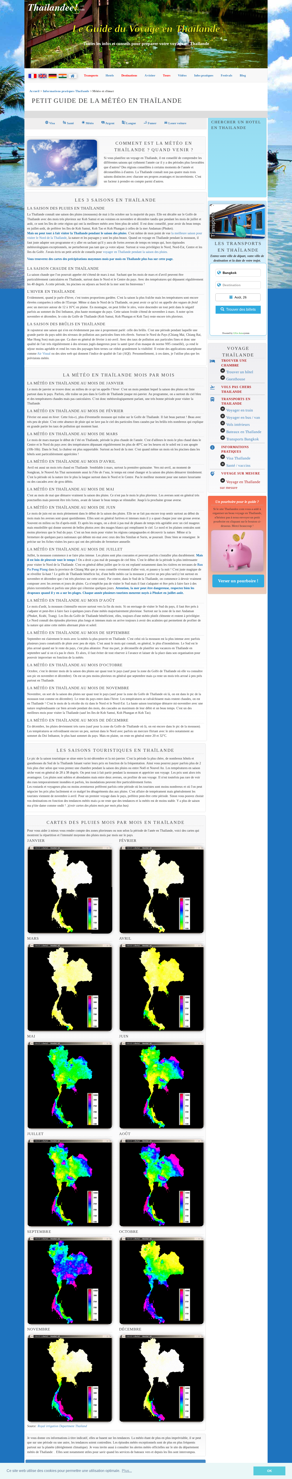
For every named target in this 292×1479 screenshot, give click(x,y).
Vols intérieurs (238, 424)
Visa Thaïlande (238, 458)
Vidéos (182, 75)
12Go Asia (238, 333)
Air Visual (43, 353)
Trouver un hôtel (239, 372)
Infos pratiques (203, 75)
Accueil (34, 91)
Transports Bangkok (242, 439)
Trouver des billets (241, 309)
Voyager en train (239, 410)
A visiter (150, 75)
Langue (129, 123)
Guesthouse (235, 379)
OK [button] (269, 1471)
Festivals (226, 75)
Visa (50, 123)
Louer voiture (175, 123)
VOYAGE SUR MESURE (240, 473)
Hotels (110, 75)
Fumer (149, 123)
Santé (68, 123)
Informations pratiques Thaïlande (66, 91)
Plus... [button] (127, 1471)
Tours (166, 75)
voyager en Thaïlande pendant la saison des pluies (135, 252)
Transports (91, 75)
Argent (107, 123)
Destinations (129, 75)
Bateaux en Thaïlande (243, 432)
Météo (87, 123)
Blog (243, 75)
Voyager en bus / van (243, 417)
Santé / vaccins (238, 465)
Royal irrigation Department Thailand (62, 1426)
